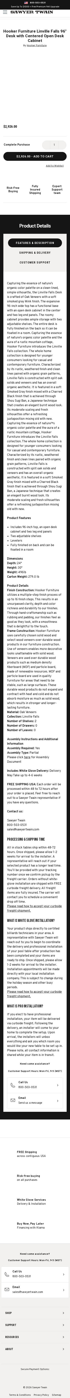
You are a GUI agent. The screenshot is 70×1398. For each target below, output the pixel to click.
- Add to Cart (35, 156)
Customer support (35, 262)
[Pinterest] (35, 1359)
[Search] (58, 12)
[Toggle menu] (5, 12)
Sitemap (56, 1395)
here (27, 757)
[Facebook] (28, 1359)
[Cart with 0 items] (66, 12)
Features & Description (35, 243)
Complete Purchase (17, 145)
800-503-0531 (38, 2)
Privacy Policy (41, 1395)
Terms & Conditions (20, 1395)
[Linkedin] (49, 1359)
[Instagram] (21, 1359)
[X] (42, 1359)
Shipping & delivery (35, 252)
